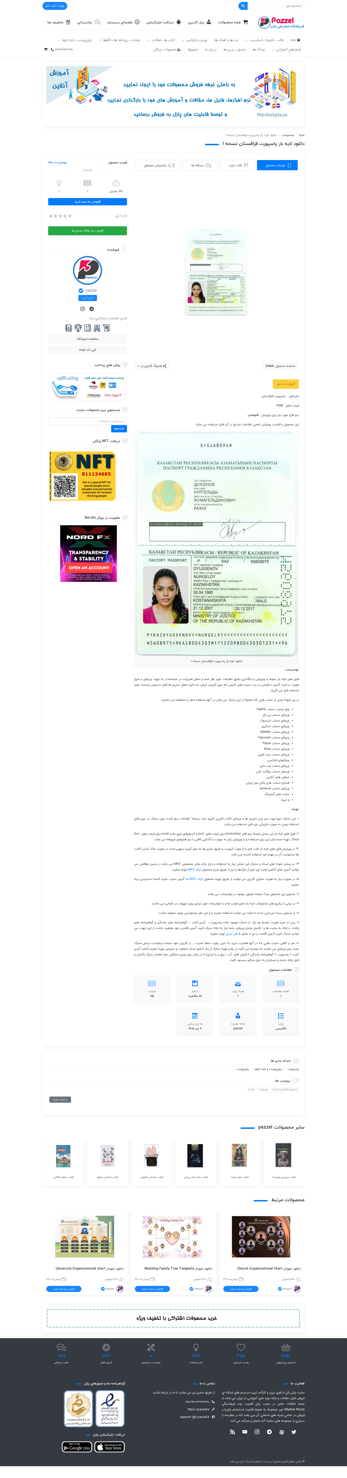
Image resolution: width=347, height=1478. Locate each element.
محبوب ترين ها (235, 49)
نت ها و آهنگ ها (226, 40)
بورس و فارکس (196, 40)
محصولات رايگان (164, 49)
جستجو (119, 428)
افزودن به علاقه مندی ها (87, 231)
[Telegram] (92, 309)
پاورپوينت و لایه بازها (268, 1069)
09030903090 (64, 49)
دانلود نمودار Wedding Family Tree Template (178, 1269)
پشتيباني (84, 22)
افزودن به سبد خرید (88, 202)
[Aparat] (281, 1432)
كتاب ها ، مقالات (163, 40)
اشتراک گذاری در (151, 366)
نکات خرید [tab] (235, 165)
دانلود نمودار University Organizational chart (90, 1269)
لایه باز (251, 1089)
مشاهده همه (60, 1099)
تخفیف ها (55, 22)
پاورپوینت (242, 1069)
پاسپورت (293, 1069)
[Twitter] (294, 1432)
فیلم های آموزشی (288, 49)
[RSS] (232, 1432)
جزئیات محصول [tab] (275, 165)
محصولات (288, 135)
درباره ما (210, 49)
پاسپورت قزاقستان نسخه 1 (285, 1089)
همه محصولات (229, 22)
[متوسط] (60, 216)
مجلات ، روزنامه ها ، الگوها (121, 40)
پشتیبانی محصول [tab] (155, 165)
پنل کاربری (196, 22)
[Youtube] (245, 1432)
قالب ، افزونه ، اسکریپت (266, 40)
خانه (293, 40)
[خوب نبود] (55, 216)
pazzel (91, 290)
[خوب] (64, 216)
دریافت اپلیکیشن (160, 22)
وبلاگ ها (259, 49)
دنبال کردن (87, 298)
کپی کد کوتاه (87, 350)
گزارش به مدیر (286, 384)
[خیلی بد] (50, 216)
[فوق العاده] (69, 216)
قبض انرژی (233, 934)
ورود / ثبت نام (55, 6)
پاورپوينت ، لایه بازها (77, 40)
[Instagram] (83, 309)
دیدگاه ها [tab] (197, 165)
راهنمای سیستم (120, 22)
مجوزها (193, 49)
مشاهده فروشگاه (88, 339)
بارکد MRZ (194, 870)
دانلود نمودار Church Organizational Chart (269, 1269)
